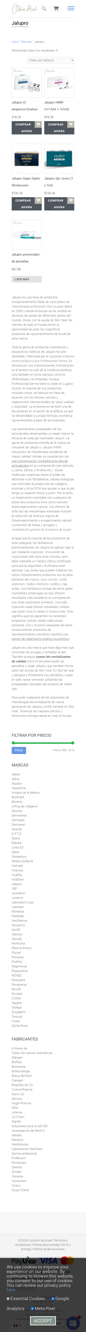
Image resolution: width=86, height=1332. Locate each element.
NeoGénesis (20, 1144)
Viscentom (19, 1181)
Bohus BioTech (22, 1076)
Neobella (18, 916)
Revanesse (19, 984)
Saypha (17, 1003)
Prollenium (19, 1158)
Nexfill (16, 930)
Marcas (26, 42)
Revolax (17, 994)
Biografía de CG (22, 1085)
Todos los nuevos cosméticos (32, 1053)
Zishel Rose (20, 1026)
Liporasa (17, 907)
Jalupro (17, 884)
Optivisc (17, 934)
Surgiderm (19, 1012)
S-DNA (16, 998)
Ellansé (17, 843)
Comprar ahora (23, 128)
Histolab (17, 866)
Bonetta (17, 802)
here (11, 1289)
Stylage (17, 1007)
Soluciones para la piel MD (30, 1126)
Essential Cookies (27, 1298)
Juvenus (17, 898)
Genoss (17, 1099)
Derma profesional (24, 1153)
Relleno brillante (22, 861)
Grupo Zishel (20, 1190)
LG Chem (18, 1117)
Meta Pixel (44, 1308)
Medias (17, 1135)
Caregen (17, 1080)
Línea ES (18, 847)
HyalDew (18, 879)
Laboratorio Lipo (23, 902)
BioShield (18, 797)
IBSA (15, 1108)
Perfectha (18, 943)
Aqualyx (17, 783)
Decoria (17, 811)
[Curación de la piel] (26, 8)
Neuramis (18, 925)
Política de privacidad (46, 1244)
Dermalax (18, 820)
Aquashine (19, 788)
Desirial (17, 829)
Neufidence (19, 920)
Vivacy (16, 1185)
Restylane (18, 980)
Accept (43, 1320)
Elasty (16, 838)
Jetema (17, 1112)
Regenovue (19, 966)
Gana (15, 852)
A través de (19, 1048)
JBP (14, 888)
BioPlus (17, 1062)
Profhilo (17, 962)
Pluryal (16, 952)
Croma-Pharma (22, 1089)
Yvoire (16, 1021)
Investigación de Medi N (28, 1131)
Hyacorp (17, 870)
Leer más (22, 279)
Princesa (18, 957)
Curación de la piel (40, 1240)
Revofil (16, 989)
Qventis (17, 1167)
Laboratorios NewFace (27, 1149)
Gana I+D (18, 1094)
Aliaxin (16, 774)
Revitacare (19, 1163)
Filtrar (19, 750)
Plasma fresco (22, 948)
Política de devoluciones (48, 1249)
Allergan (17, 1057)
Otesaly (17, 939)
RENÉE (17, 975)
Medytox (17, 1140)
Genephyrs (19, 856)
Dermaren (18, 825)
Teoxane (17, 1176)
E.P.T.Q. (17, 834)
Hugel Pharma (21, 1103)
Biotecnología (21, 1071)
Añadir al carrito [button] (38, 124)
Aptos (16, 779)
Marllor (16, 1121)
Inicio (15, 42)
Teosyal (17, 1016)
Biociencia (18, 1067)
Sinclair (17, 1172)
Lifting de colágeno (24, 806)
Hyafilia (17, 875)
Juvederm (18, 893)
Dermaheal (19, 815)
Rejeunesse (20, 971)
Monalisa (18, 911)
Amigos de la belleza (25, 793)
